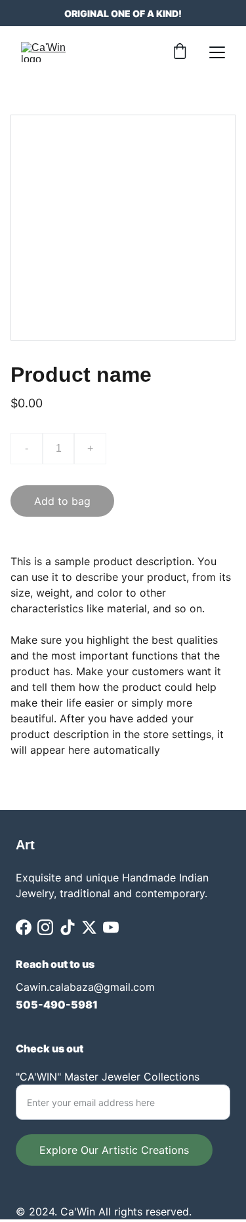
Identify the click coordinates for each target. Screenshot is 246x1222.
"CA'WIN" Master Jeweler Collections (107, 1076)
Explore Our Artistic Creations (114, 1150)
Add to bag (62, 501)
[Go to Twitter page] (89, 927)
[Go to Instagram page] (45, 927)
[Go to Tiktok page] (67, 927)
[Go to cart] (179, 52)
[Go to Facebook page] (23, 927)
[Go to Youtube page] (111, 927)
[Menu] (217, 52)
